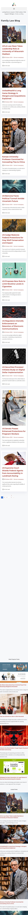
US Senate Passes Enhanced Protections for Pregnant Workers (14, 431)
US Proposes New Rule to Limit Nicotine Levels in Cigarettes (13, 284)
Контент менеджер (19, 57)
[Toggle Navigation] (14, 8)
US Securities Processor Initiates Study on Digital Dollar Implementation (13, 369)
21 (11, 496)
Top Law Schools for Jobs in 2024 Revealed (12, 716)
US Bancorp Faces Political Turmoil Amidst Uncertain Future (13, 198)
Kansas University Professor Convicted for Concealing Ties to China (13, 159)
